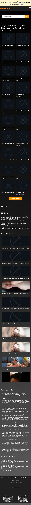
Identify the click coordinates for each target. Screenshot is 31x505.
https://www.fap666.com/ (8, 493)
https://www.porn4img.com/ (23, 500)
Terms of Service (19, 477)
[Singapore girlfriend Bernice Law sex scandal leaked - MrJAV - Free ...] (23, 75)
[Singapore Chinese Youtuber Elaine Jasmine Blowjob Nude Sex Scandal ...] (8, 59)
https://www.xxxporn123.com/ (8, 499)
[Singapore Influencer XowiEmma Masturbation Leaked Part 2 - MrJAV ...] (8, 125)
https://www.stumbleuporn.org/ (23, 501)
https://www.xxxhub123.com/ (8, 498)
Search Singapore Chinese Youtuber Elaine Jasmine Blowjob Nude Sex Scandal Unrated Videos (14, 459)
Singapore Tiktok (20, 192)
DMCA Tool (17, 479)
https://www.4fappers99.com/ (8, 491)
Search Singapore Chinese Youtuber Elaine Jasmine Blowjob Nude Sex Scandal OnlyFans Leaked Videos (14, 467)
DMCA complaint (25, 228)
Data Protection (26, 477)
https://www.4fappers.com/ (7, 490)
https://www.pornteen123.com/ (23, 494)
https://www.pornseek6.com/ (23, 493)
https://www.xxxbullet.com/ (8, 497)
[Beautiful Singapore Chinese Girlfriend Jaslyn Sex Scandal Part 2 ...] (23, 173)
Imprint (13, 477)
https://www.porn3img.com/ (23, 499)
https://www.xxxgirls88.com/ (23, 490)
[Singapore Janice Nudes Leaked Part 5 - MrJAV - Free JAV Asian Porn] (23, 124)
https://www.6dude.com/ (8, 492)
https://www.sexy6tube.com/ (23, 491)
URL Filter (13, 479)
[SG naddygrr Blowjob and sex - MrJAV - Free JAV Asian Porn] (23, 141)
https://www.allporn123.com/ (23, 495)
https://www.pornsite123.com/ (8, 494)
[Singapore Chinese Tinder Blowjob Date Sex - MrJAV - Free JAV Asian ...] (8, 43)
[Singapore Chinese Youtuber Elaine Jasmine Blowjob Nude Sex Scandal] (8, 75)
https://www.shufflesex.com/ (8, 495)
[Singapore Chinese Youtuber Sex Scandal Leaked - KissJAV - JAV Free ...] (8, 108)
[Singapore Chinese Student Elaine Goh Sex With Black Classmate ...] (8, 174)
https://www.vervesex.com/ (8, 496)
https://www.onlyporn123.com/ (23, 496)
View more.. (15, 199)
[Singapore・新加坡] (8, 92)
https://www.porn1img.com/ (23, 497)
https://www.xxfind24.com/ (7, 500)
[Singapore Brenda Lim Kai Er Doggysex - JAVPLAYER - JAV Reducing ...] (23, 92)
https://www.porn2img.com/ (23, 498)
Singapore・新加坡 (6, 94)
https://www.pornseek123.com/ (23, 492)
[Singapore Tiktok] (23, 190)
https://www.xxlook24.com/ (7, 501)
